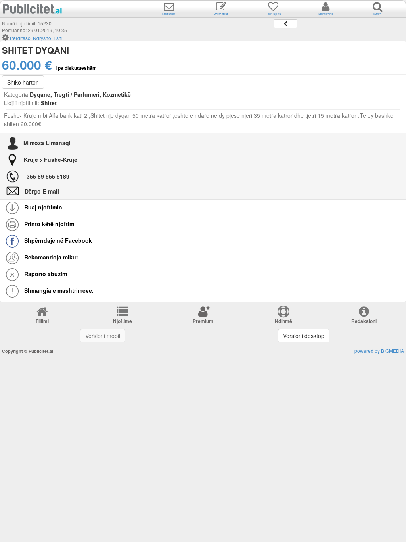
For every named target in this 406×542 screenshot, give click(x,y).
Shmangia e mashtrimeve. (58, 290)
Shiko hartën (23, 82)
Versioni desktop (303, 336)
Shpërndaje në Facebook (57, 240)
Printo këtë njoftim (48, 224)
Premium (203, 321)
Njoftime (122, 321)
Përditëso (20, 38)
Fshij (59, 38)
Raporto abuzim (45, 274)
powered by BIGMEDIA (379, 350)
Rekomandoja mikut (50, 257)
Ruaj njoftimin (42, 207)
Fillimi (42, 321)
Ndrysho (42, 38)
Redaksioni (364, 321)
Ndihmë (283, 321)
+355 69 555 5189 (46, 176)
